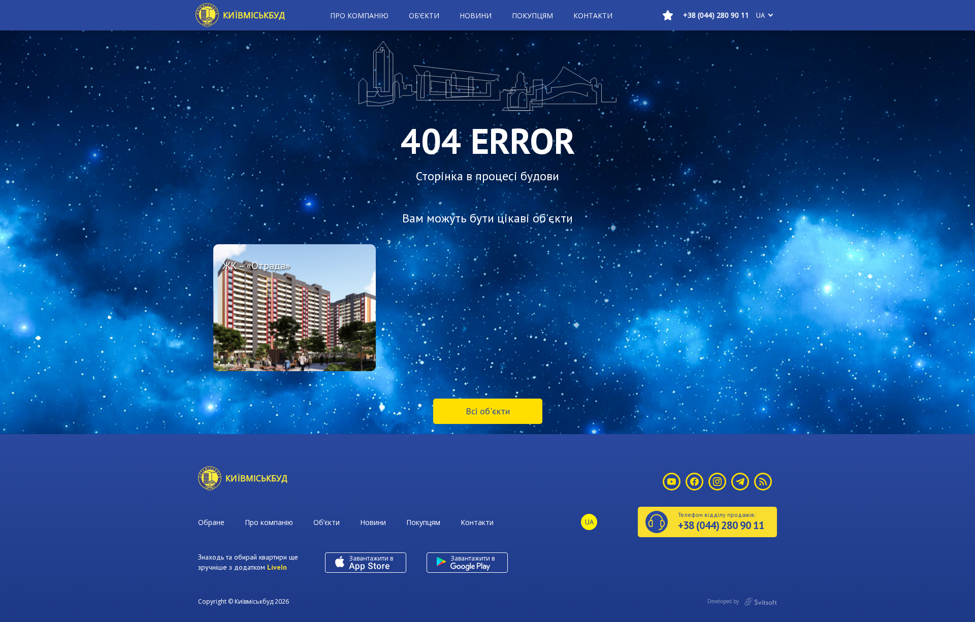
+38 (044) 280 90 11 (716, 15)
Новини (476, 15)
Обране (211, 522)
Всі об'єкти (488, 411)
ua (760, 15)
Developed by (723, 601)
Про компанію (359, 15)
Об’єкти (424, 15)
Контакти (592, 15)
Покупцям (532, 15)
